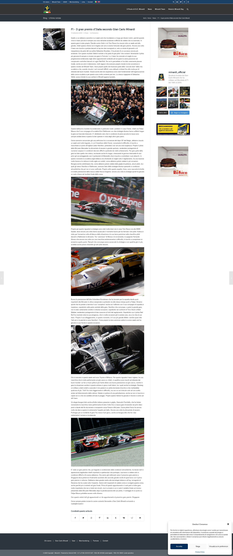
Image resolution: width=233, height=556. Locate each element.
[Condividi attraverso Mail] (140, 518)
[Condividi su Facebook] (75, 518)
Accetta (179, 546)
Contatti (90, 2)
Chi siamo (46, 2)
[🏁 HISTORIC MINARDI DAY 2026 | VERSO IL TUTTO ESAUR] (185, 92)
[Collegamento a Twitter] (181, 2)
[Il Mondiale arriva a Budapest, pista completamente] (173, 103)
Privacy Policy (199, 552)
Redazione (95, 33)
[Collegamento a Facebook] (184, 2)
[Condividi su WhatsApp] (91, 518)
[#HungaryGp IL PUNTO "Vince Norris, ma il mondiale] (161, 103)
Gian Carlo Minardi (61, 541)
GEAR (65, 2)
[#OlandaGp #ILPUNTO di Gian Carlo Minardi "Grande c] (161, 92)
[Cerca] (187, 9)
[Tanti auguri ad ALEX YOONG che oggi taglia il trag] (185, 103)
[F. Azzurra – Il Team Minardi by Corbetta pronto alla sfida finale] (231, 278)
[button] (228, 524)
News (86, 33)
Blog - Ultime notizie (52, 18)
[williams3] (54, 39)
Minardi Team (56, 2)
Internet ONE (72, 553)
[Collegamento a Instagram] (188, 2)
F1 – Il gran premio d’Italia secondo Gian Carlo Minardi (103, 29)
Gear (73, 541)
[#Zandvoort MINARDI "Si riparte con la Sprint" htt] (173, 92)
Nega (198, 546)
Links (83, 2)
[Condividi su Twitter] (83, 518)
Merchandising (74, 2)
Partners (96, 541)
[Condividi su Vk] (124, 518)
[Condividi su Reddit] (132, 518)
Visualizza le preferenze (218, 546)
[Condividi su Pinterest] (100, 518)
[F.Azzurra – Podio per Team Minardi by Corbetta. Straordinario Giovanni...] (2, 278)
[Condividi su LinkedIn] (108, 518)
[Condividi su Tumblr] (116, 518)
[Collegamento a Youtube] (177, 2)
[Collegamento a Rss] (173, 2)
